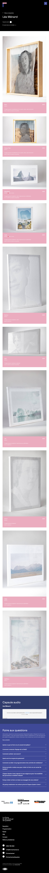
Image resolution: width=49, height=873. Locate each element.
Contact (5, 837)
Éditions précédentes (8, 839)
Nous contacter (6, 739)
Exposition (5, 826)
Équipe (4, 831)
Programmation (7, 829)
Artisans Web (17, 864)
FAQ (4, 834)
